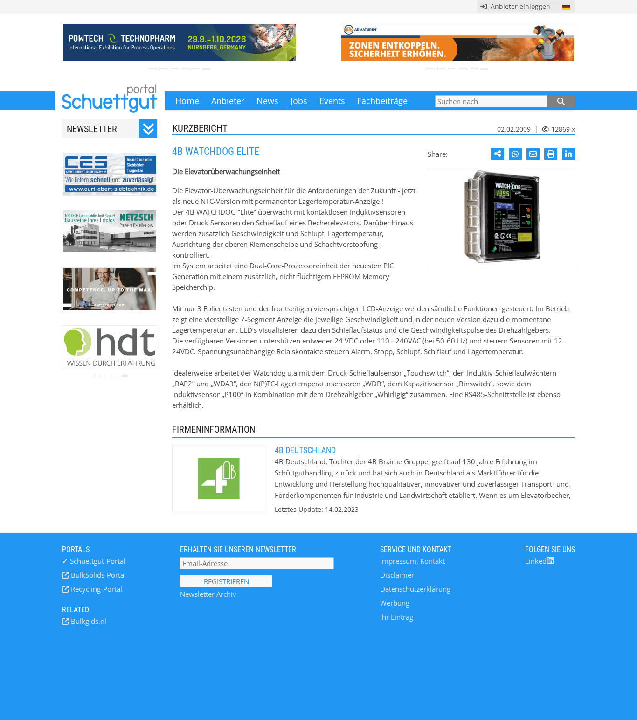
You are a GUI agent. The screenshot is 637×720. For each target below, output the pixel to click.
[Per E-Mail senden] (533, 154)
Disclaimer (397, 575)
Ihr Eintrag (396, 617)
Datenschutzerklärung (415, 589)
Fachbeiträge (382, 100)
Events (332, 100)
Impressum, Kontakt (412, 561)
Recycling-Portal (95, 589)
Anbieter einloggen (518, 6)
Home (187, 100)
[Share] (497, 154)
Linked (536, 561)
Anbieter (227, 100)
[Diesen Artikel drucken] (550, 154)
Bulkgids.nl (87, 621)
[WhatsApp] (515, 154)
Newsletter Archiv (208, 594)
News (267, 100)
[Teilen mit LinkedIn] (568, 154)
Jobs (299, 100)
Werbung (394, 603)
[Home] (110, 100)
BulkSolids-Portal (97, 575)
